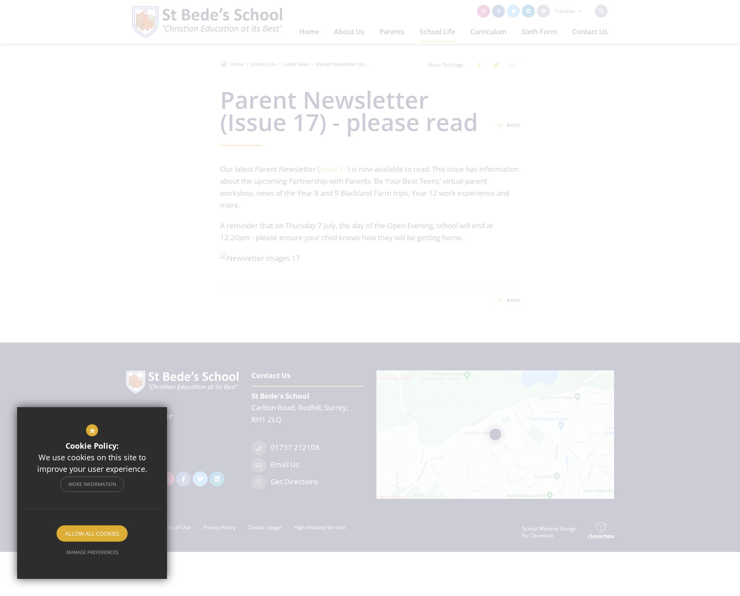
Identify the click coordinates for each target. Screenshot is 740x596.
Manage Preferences (92, 552)
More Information (92, 484)
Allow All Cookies (92, 533)
